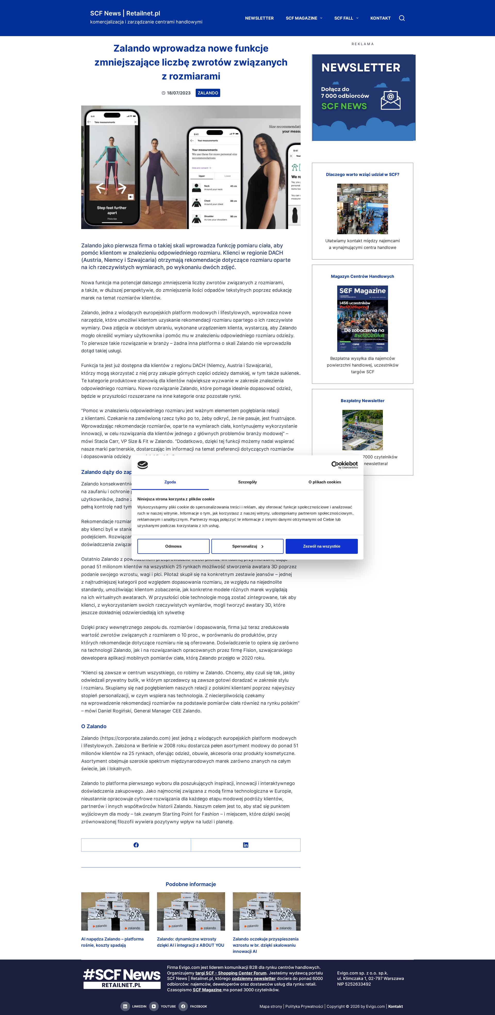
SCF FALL (343, 18)
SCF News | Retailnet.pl (125, 13)
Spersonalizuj (244, 546)
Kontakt (380, 18)
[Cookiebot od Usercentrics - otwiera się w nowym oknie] (335, 465)
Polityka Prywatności (304, 1006)
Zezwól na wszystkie (321, 546)
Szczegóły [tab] (247, 482)
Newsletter (259, 18)
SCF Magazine (301, 18)
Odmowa (173, 546)
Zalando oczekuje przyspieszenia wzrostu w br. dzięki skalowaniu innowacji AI (266, 945)
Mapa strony (271, 1006)
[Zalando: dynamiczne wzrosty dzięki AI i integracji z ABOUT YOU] (191, 911)
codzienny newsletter (254, 978)
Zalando (208, 92)
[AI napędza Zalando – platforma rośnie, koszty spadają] (115, 911)
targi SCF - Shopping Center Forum (231, 973)
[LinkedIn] (246, 845)
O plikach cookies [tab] (325, 482)
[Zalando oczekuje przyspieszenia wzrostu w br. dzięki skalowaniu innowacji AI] (267, 911)
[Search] (402, 18)
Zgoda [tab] (170, 482)
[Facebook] (136, 845)
